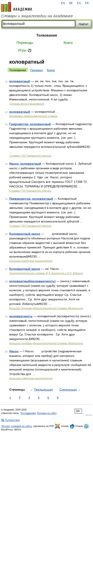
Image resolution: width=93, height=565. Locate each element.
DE (71, 3)
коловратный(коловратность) (32, 281)
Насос (14, 351)
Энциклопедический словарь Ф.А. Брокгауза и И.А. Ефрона (46, 273)
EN (63, 3)
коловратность (21, 316)
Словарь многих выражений (26, 103)
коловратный (19, 81)
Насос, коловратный (25, 163)
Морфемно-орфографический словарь (33, 116)
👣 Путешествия (10, 420)
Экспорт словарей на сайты (16, 426)
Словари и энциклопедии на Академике (37, 16)
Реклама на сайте (47, 413)
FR (87, 3)
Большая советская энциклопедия (30, 260)
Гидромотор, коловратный (30, 124)
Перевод (36, 70)
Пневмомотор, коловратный (31, 198)
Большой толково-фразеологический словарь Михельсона (46, 308)
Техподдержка (28, 413)
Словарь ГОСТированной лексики (30, 155)
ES (79, 3)
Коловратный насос (24, 233)
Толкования (46, 35)
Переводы (24, 43)
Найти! (83, 24)
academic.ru (16, 7)
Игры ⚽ (25, 50)
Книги (68, 43)
